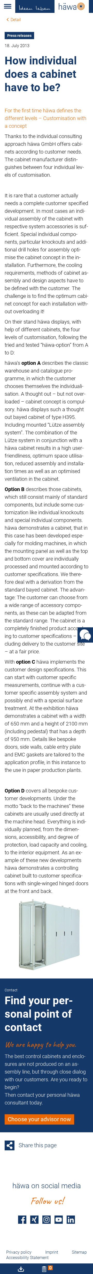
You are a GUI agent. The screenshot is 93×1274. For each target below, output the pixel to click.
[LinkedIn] (71, 1219)
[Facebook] (22, 1219)
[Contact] (85, 635)
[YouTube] (59, 1219)
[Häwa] (54, 6)
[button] (7, 6)
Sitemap (79, 1252)
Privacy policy (19, 1252)
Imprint (51, 1252)
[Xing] (34, 1219)
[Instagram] (46, 1219)
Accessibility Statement (27, 1257)
